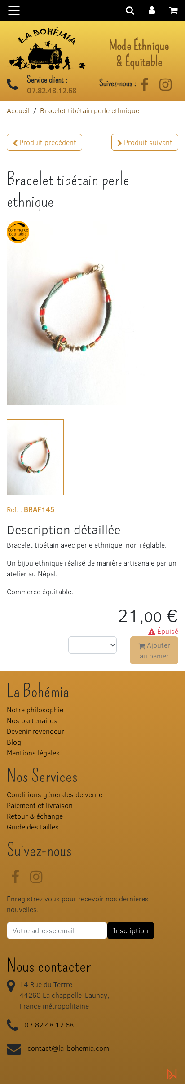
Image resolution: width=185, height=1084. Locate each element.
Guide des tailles (33, 826)
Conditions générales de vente (54, 794)
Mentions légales (33, 752)
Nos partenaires (32, 720)
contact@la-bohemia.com (68, 1048)
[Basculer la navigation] (92, 10)
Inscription (130, 930)
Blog (14, 741)
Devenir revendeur (35, 731)
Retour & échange (35, 816)
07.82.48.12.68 (51, 91)
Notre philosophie (35, 709)
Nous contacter (49, 966)
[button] (151, 9)
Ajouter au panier (155, 650)
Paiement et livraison (40, 805)
